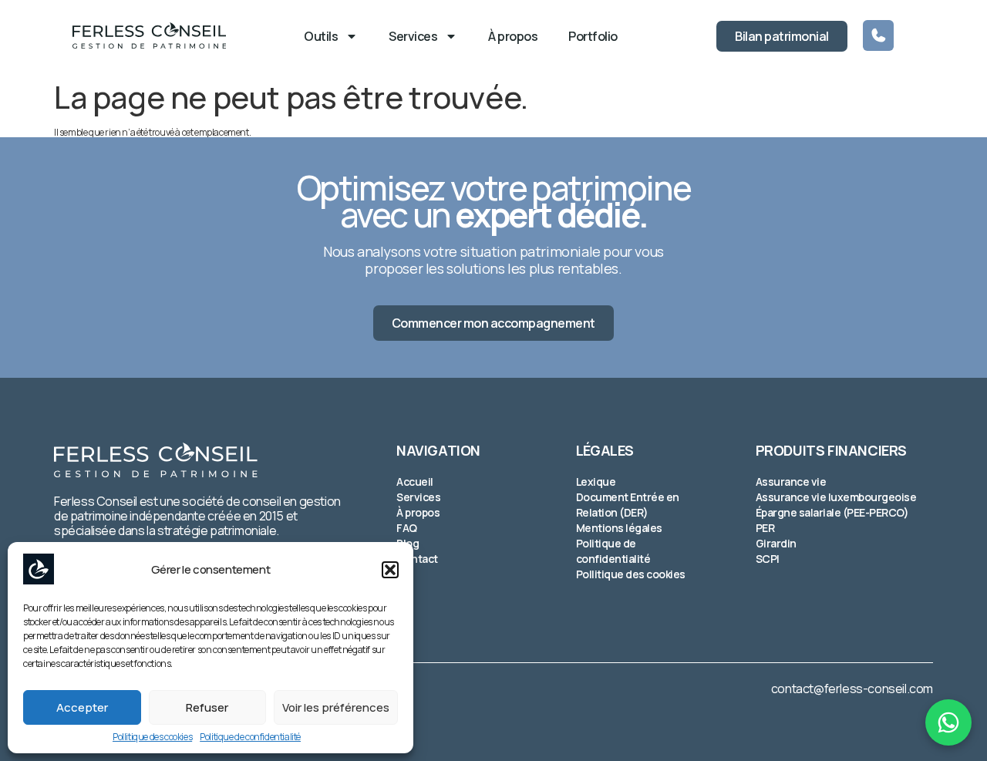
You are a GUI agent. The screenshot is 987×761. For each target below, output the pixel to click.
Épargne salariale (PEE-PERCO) (832, 512)
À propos (512, 36)
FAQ (406, 527)
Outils (321, 36)
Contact (417, 558)
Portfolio (593, 36)
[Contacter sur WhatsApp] (948, 722)
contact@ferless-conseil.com (852, 688)
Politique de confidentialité (250, 736)
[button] (390, 569)
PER (765, 527)
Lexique (596, 481)
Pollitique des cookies (152, 736)
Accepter (82, 707)
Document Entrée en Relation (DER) (627, 505)
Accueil (414, 481)
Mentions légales (619, 527)
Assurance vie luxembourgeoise (836, 497)
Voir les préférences (335, 707)
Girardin (776, 543)
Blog (407, 543)
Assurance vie (791, 481)
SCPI (768, 558)
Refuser (207, 707)
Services (413, 36)
